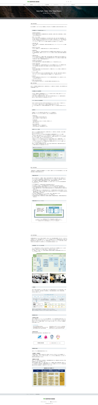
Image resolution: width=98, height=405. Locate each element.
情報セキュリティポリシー (53, 401)
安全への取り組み (53, 18)
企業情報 (24, 4)
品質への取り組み (45, 18)
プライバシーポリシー (44, 401)
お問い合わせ (73, 4)
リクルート (64, 4)
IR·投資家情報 (47, 4)
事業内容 (31, 4)
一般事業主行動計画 (56, 342)
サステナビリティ (56, 4)
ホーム (27, 394)
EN (68, 1)
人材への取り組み (61, 18)
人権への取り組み (36, 18)
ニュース (39, 4)
